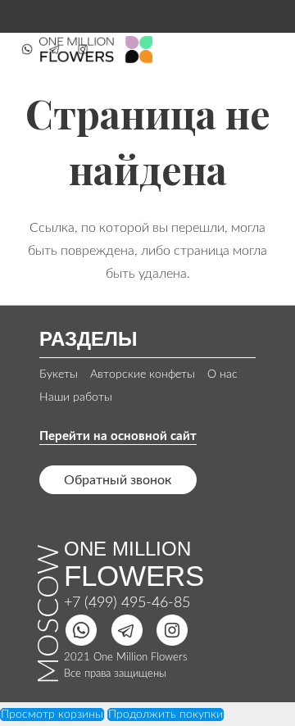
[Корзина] (264, 49)
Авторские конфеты (142, 374)
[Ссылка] (27, 49)
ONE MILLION (127, 549)
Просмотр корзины (52, 714)
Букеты (58, 374)
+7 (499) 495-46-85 (127, 603)
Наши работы (75, 397)
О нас (222, 374)
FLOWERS (134, 576)
